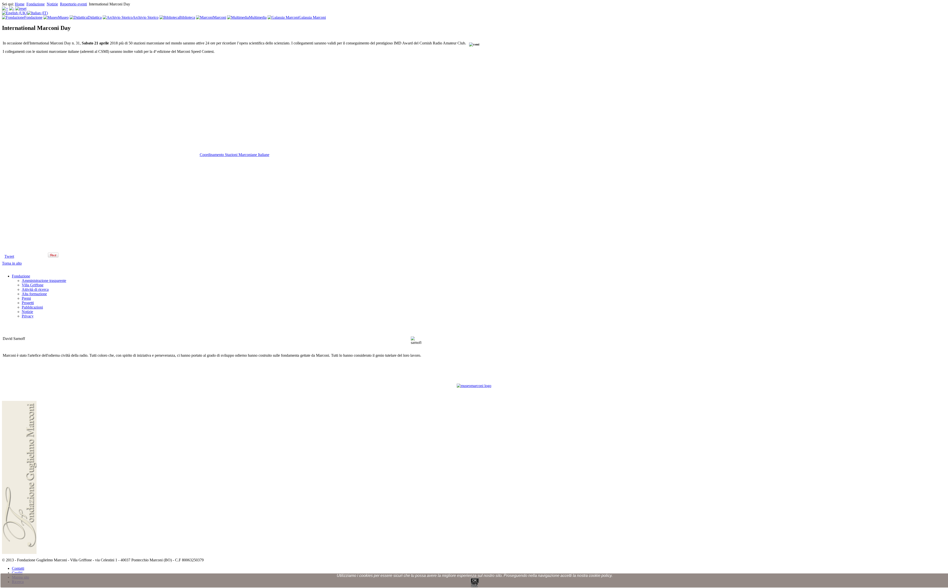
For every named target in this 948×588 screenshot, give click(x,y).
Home (19, 4)
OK (474, 580)
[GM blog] (474, 386)
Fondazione (35, 4)
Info (474, 585)
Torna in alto (12, 263)
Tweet (9, 256)
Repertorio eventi (73, 4)
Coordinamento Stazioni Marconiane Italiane (234, 155)
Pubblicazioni (32, 307)
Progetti (28, 303)
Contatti (18, 568)
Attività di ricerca (35, 289)
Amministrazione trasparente (44, 280)
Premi (26, 298)
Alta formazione (34, 294)
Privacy (28, 316)
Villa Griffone (32, 285)
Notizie (52, 4)
